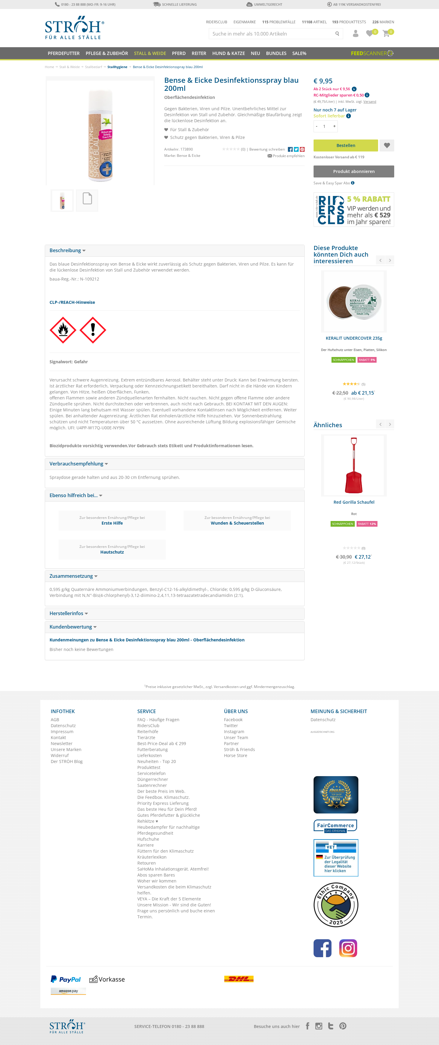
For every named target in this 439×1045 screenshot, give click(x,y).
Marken (383, 21)
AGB (55, 719)
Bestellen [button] (346, 145)
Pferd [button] (179, 53)
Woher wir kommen (156, 881)
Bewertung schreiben (267, 149)
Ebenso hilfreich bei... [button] (74, 495)
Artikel (314, 21)
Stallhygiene (118, 67)
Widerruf (60, 755)
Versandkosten (226, 686)
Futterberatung (152, 749)
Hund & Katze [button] (228, 53)
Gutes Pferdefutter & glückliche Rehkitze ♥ (168, 818)
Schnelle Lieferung (179, 4)
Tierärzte (146, 737)
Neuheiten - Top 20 (156, 761)
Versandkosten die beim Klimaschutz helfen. (174, 890)
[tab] (174, 250)
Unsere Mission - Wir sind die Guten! (174, 905)
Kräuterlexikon (152, 857)
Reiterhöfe (147, 731)
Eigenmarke (245, 21)
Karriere (145, 845)
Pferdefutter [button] (64, 53)
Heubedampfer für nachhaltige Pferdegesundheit (168, 830)
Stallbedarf (93, 67)
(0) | (245, 149)
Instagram (234, 731)
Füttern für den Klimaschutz (165, 851)
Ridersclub (216, 21)
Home (49, 67)
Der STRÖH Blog (67, 761)
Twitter (231, 725)
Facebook (233, 719)
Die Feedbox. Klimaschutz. (163, 797)
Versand (369, 101)
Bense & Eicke (188, 155)
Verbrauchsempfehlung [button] (77, 463)
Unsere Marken (66, 749)
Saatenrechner (152, 785)
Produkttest (148, 767)
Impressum (62, 731)
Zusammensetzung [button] (72, 576)
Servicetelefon (151, 773)
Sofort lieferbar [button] (330, 116)
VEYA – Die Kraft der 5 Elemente (169, 899)
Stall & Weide (69, 67)
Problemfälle (279, 21)
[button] (353, 33)
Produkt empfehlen (288, 155)
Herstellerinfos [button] (67, 613)
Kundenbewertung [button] (71, 626)
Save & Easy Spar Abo (332, 183)
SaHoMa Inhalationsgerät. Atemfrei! (173, 869)
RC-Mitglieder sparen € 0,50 (339, 95)
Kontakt (58, 737)
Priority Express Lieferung (163, 803)
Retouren (146, 863)
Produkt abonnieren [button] (354, 171)
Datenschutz (63, 725)
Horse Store (235, 755)
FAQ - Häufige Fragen (158, 719)
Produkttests (349, 21)
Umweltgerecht (268, 4)
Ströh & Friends (239, 749)
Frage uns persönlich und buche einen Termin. (176, 914)
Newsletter (62, 743)
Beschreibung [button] (66, 250)
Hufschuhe (148, 839)
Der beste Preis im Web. (161, 791)
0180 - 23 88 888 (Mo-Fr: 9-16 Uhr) (88, 4)
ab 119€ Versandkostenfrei (357, 4)
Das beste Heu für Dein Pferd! (167, 809)
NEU (255, 53)
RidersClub (148, 725)
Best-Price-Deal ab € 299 (161, 743)
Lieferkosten (149, 755)
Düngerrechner (152, 779)
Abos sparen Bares (156, 875)
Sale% (299, 53)
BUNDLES (276, 53)
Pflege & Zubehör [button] (107, 53)
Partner (231, 743)
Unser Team (236, 737)
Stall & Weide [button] (150, 53)
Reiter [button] (199, 53)
